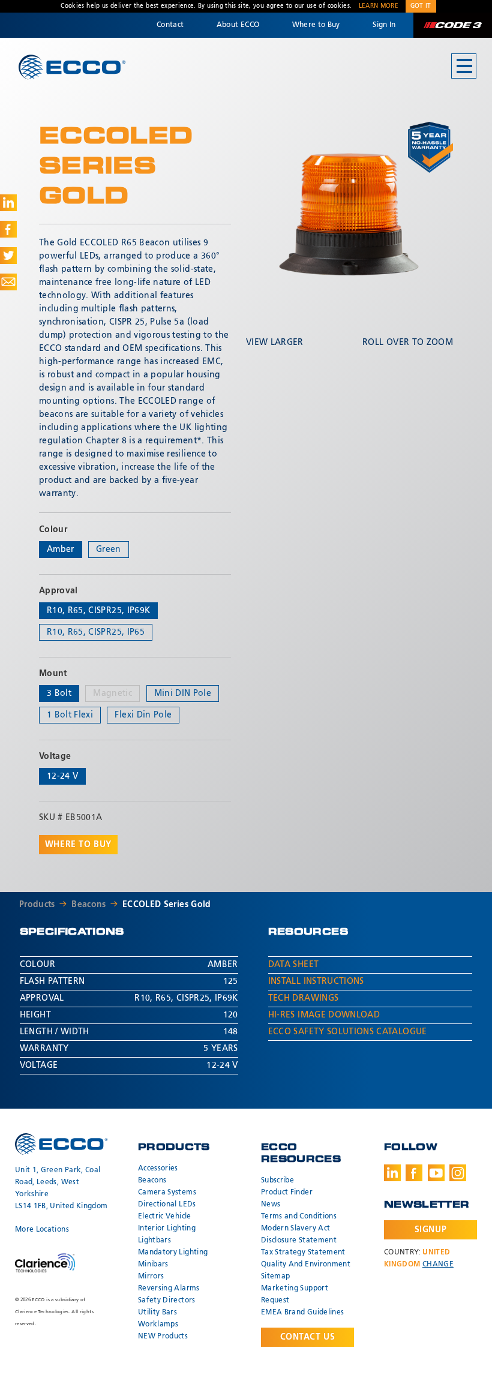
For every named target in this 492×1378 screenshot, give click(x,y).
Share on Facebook (8, 229)
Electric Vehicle (164, 1216)
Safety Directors (167, 1300)
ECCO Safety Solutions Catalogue (347, 1032)
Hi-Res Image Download (324, 1015)
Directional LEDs (167, 1204)
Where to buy (78, 844)
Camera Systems (167, 1192)
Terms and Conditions (299, 1216)
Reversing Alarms (169, 1288)
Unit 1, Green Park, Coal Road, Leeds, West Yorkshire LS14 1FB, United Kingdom (61, 1188)
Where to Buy (316, 25)
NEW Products (163, 1336)
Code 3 (452, 25)
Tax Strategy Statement (303, 1252)
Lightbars (154, 1240)
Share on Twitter (8, 255)
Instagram (457, 1172)
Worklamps (158, 1324)
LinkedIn (392, 1172)
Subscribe (277, 1180)
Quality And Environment (305, 1264)
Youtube (436, 1172)
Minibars (153, 1264)
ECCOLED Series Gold (166, 904)
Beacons (88, 904)
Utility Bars (157, 1312)
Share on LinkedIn (8, 202)
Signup (430, 1230)
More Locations (42, 1229)
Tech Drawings (303, 998)
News (270, 1204)
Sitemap (275, 1276)
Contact (170, 25)
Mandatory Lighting (173, 1252)
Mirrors (151, 1276)
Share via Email (8, 282)
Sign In (384, 25)
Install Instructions (316, 981)
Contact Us (307, 1337)
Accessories (158, 1168)
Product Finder (287, 1192)
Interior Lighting (167, 1228)
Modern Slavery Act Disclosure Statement (299, 1234)
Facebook (414, 1172)
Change (438, 1264)
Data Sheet (293, 964)
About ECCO (238, 25)
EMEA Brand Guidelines (302, 1312)
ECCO (72, 66)
